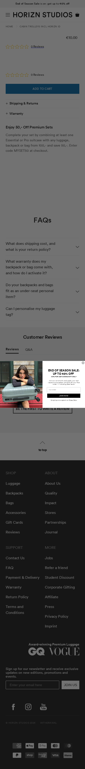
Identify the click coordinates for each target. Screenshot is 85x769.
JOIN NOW (63, 396)
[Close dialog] (83, 363)
